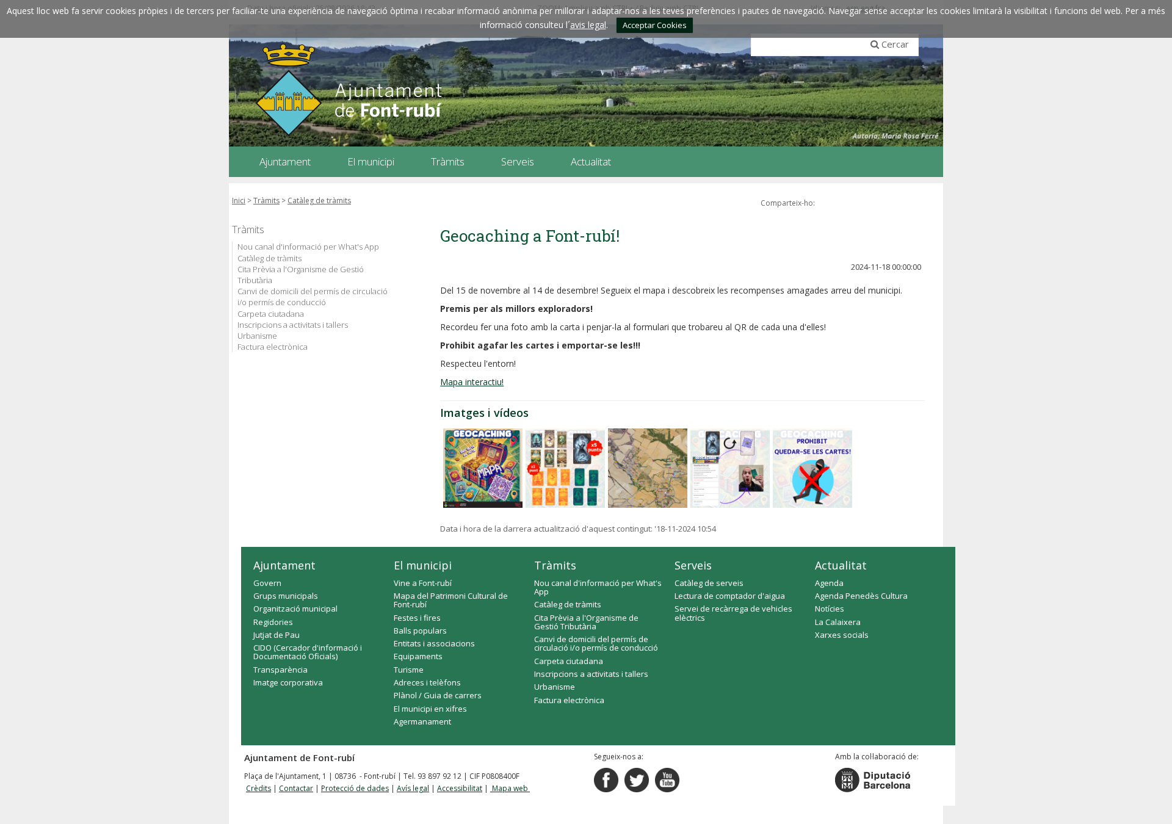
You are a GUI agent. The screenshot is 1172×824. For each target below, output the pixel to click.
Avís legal (413, 788)
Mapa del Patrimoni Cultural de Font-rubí (451, 600)
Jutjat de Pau (276, 634)
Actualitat (841, 565)
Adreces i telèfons (427, 682)
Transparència (280, 669)
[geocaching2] (647, 468)
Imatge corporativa (288, 682)
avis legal (588, 25)
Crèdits (258, 788)
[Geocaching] (483, 468)
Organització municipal (295, 608)
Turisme (409, 669)
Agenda (829, 582)
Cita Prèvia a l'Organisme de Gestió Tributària (300, 275)
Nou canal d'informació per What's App (308, 246)
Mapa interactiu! (472, 382)
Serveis (693, 565)
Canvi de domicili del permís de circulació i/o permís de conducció (312, 297)
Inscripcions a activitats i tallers (292, 324)
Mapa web (510, 788)
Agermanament (422, 721)
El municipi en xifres (430, 708)
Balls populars (420, 630)
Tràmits (266, 200)
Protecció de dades (355, 788)
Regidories (273, 621)
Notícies (829, 608)
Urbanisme (257, 335)
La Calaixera (838, 621)
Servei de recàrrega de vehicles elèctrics (733, 613)
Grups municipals (285, 595)
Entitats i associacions (434, 643)
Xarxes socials (842, 634)
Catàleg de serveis (709, 582)
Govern (267, 582)
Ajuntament (284, 565)
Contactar (296, 788)
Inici (238, 200)
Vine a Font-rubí (423, 582)
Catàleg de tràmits (319, 200)
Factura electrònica (272, 346)
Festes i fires (417, 617)
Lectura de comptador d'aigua (730, 595)
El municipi (423, 565)
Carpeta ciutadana (270, 313)
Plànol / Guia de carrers (438, 695)
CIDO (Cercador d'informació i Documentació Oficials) (307, 652)
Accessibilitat (459, 788)
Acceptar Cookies (655, 25)
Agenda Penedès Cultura (861, 595)
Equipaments (418, 656)
